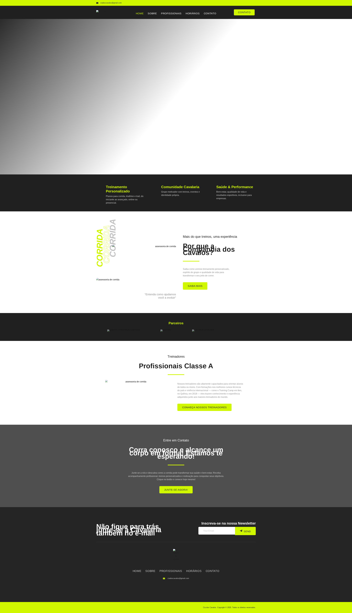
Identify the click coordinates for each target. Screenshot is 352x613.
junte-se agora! (176, 489)
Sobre (152, 13)
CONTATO (244, 12)
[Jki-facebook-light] (247, 3)
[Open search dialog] (229, 11)
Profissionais (171, 13)
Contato (210, 13)
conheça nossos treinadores (204, 407)
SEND (247, 531)
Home (140, 13)
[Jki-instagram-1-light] (253, 3)
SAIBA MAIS (195, 286)
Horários (193, 13)
